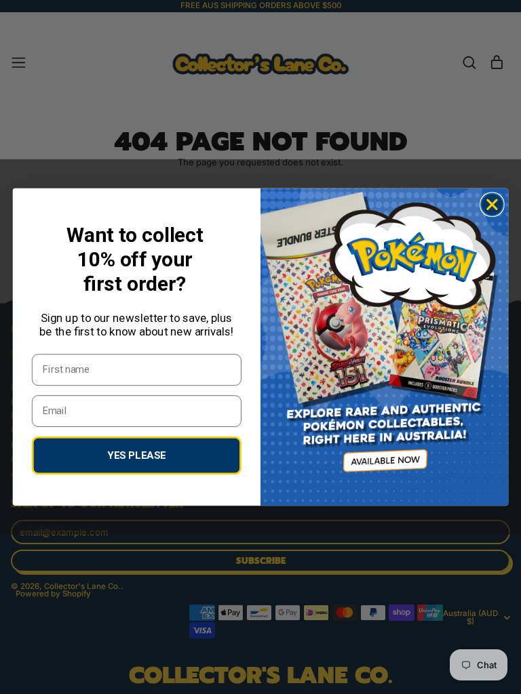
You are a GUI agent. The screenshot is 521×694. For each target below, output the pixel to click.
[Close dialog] (492, 204)
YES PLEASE (136, 455)
